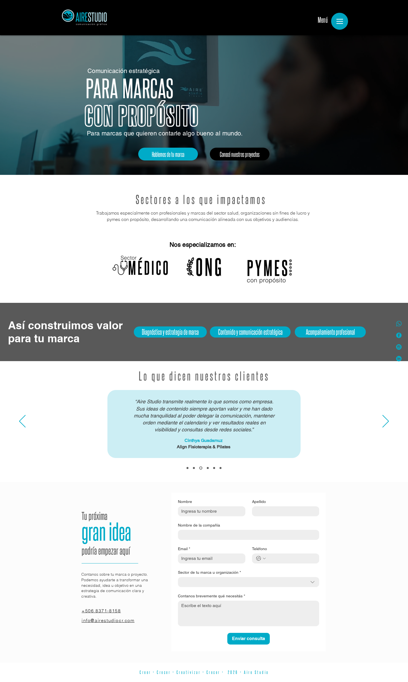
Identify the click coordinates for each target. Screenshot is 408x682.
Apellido (259, 501)
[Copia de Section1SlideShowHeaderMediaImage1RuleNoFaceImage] (207, 468)
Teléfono (259, 549)
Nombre (185, 501)
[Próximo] (385, 421)
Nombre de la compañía (199, 525)
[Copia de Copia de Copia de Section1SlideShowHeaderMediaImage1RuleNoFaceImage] (220, 468)
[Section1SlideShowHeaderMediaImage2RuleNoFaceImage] (194, 468)
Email (184, 549)
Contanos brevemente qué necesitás (211, 596)
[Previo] (22, 421)
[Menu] (339, 21)
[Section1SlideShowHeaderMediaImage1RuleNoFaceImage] (187, 468)
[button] (330, 332)
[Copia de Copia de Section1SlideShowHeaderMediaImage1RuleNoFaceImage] (214, 468)
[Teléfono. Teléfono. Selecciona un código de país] (260, 558)
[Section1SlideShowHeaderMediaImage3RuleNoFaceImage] (200, 468)
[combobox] (248, 582)
